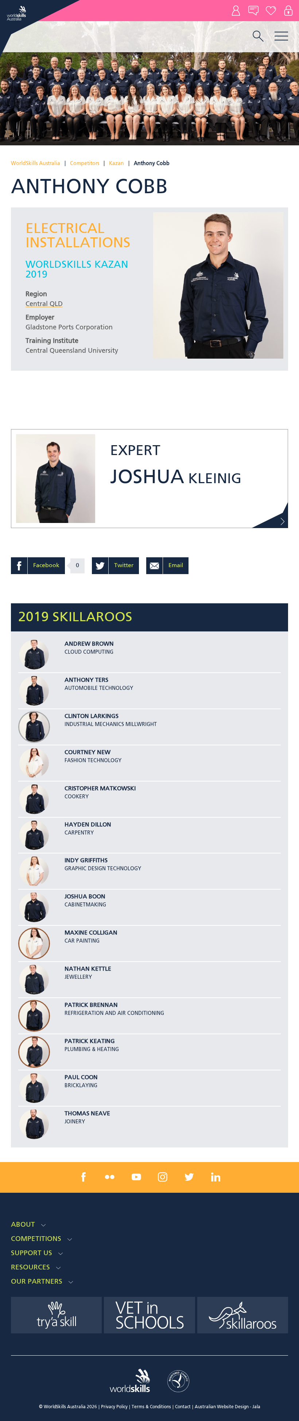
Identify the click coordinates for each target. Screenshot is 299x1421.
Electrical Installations (78, 236)
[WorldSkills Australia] (17, 13)
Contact (236, 10)
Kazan (116, 163)
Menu (281, 36)
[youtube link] (136, 1177)
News (253, 10)
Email (175, 566)
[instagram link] (162, 1177)
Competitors (84, 163)
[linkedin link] (215, 1177)
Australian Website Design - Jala (227, 1407)
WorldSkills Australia (35, 163)
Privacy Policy (114, 1407)
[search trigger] (258, 37)
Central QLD (44, 304)
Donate (271, 10)
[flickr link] (110, 1177)
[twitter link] (189, 1177)
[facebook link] (83, 1177)
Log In (288, 10)
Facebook (46, 566)
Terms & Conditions (151, 1407)
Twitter (123, 566)
